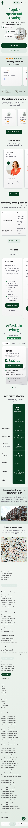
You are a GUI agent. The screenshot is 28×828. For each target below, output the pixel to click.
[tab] (6, 343)
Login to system (4, 817)
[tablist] (14, 343)
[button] (7, 554)
